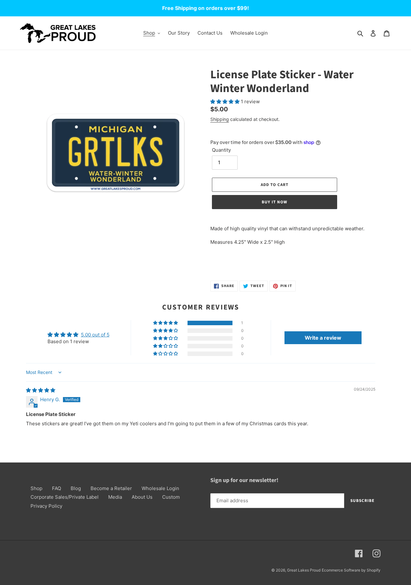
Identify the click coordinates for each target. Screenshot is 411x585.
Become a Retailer (111, 488)
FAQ (56, 488)
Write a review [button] (323, 338)
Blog (76, 488)
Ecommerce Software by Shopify (351, 570)
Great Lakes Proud (303, 570)
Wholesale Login (160, 488)
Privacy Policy (46, 506)
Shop (36, 488)
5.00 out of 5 (95, 335)
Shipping (219, 119)
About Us (142, 497)
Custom (171, 497)
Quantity (221, 150)
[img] (40, 390)
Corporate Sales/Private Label (65, 497)
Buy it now (274, 202)
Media (115, 497)
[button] (225, 101)
